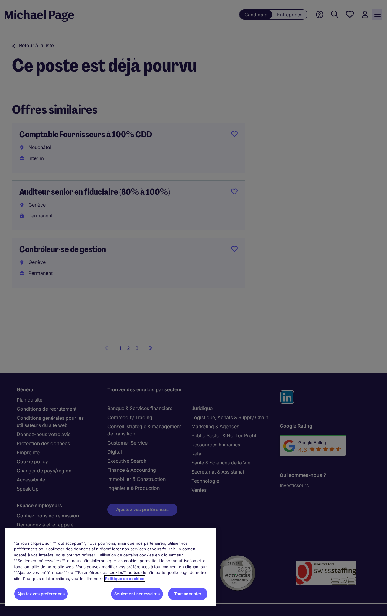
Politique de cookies (124, 578)
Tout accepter (188, 593)
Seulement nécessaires (137, 593)
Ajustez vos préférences (41, 593)
